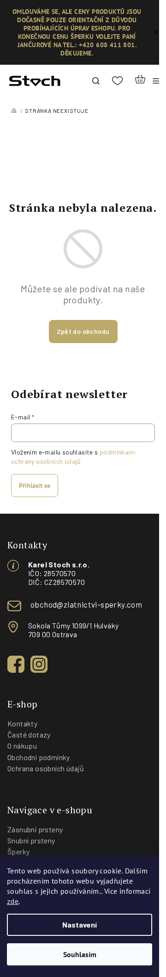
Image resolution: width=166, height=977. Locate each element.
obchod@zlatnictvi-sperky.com (86, 604)
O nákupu (22, 745)
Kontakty (22, 723)
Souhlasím (79, 954)
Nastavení (79, 924)
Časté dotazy (29, 734)
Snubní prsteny (31, 840)
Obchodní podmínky (38, 757)
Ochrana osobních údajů (45, 768)
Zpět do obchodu (83, 331)
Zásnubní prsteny (35, 829)
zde (12, 901)
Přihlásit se (34, 485)
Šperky (18, 851)
